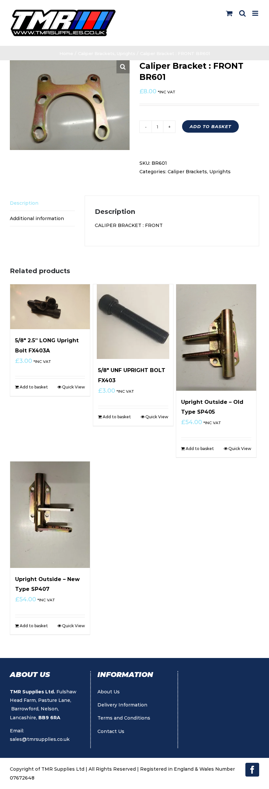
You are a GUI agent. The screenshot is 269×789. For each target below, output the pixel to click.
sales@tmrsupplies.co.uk (40, 739)
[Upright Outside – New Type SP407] (50, 514)
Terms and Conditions (123, 718)
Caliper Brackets (187, 172)
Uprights (220, 172)
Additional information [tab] (37, 218)
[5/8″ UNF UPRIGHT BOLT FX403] (133, 321)
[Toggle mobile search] (242, 13)
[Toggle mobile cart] (229, 13)
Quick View (73, 387)
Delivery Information (122, 705)
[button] (123, 66)
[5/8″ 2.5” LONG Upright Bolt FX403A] (50, 306)
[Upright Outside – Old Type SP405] (216, 337)
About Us (108, 692)
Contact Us (110, 731)
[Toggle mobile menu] (255, 13)
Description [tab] (24, 203)
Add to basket (210, 126)
